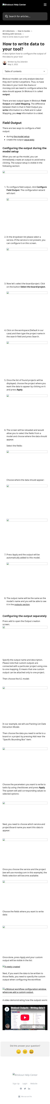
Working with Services (12, 34)
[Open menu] (45, 4)
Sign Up (16, 1083)
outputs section (22, 604)
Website (33, 1083)
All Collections (9, 31)
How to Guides (24, 31)
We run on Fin (26, 1096)
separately (29, 139)
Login (25, 1083)
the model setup (21, 136)
